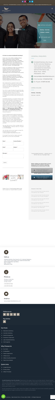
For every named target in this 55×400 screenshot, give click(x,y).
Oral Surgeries (6, 342)
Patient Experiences (8, 353)
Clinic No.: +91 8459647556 (10, 4)
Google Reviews (7, 367)
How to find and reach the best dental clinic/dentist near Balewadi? (40, 207)
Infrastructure (6, 355)
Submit (4, 162)
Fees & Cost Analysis (8, 360)
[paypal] (18, 314)
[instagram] (8, 314)
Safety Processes (7, 371)
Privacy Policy (6, 369)
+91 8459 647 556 (47, 79)
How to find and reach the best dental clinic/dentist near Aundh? (40, 199)
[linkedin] (14, 314)
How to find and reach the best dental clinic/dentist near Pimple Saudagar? (40, 195)
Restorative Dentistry (8, 330)
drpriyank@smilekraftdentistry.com (43, 4)
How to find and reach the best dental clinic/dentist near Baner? (40, 203)
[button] (3, 396)
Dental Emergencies (8, 335)
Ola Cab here (11, 108)
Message (5, 153)
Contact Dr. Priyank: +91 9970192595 (25, 4)
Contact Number (17, 141)
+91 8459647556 (15, 65)
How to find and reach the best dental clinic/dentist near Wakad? (40, 192)
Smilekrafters (6, 351)
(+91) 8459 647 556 (8, 283)
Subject (15, 147)
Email (4, 147)
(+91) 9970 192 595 (8, 286)
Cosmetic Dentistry (7, 333)
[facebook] (4, 314)
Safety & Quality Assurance (9, 358)
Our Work (5, 349)
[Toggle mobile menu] (52, 8)
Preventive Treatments (8, 337)
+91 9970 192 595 (45, 81)
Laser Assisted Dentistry (9, 339)
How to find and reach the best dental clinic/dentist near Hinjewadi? (40, 210)
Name (4, 141)
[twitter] (11, 314)
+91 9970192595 (7, 127)
